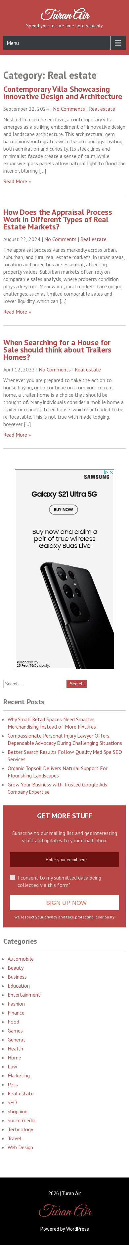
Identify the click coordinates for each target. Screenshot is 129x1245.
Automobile (21, 958)
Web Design (20, 1147)
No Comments (69, 108)
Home (14, 1057)
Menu (13, 43)
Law (12, 1066)
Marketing (19, 1075)
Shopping (17, 1111)
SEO (12, 1102)
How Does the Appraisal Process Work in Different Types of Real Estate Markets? (57, 219)
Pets (13, 1084)
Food (13, 1021)
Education (19, 985)
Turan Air (65, 15)
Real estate (102, 108)
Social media (21, 1120)
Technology (20, 1129)
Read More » (17, 181)
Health (15, 1048)
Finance (16, 1012)
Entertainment (24, 994)
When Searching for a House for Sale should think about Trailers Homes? (57, 349)
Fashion (16, 1003)
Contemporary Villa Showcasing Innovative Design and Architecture (62, 92)
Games (15, 1030)
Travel (15, 1138)
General (16, 1039)
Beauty (15, 967)
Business (17, 976)
